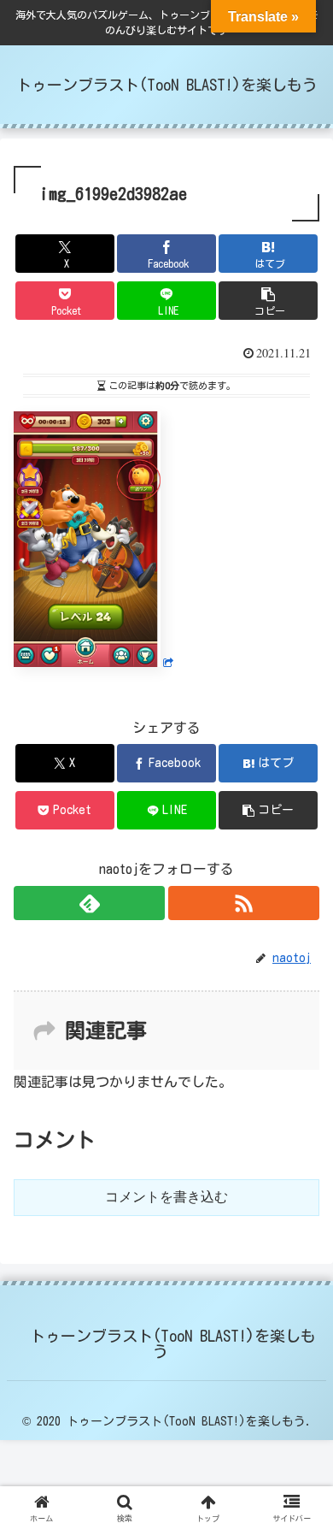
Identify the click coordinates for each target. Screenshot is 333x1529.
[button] (268, 300)
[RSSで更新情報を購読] (243, 903)
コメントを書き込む (166, 1197)
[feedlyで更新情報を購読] (89, 903)
